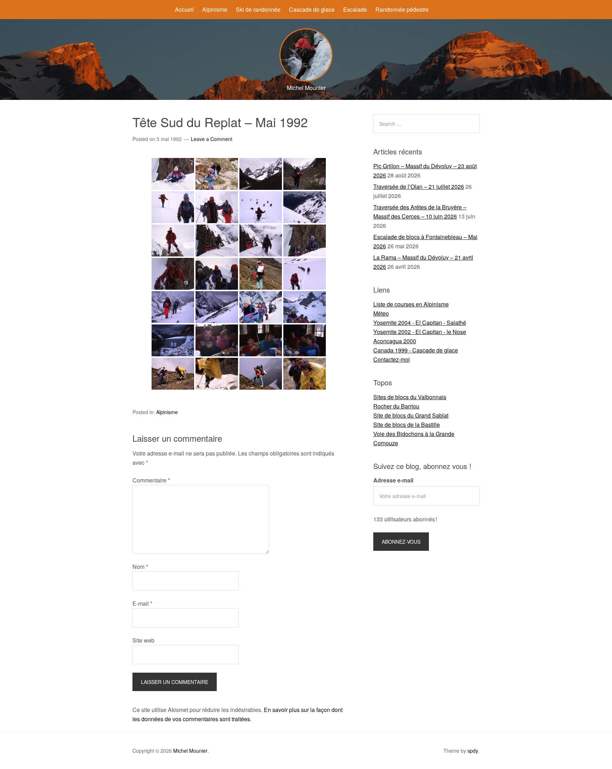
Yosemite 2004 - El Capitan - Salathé (419, 322)
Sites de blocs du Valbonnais (409, 397)
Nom (140, 566)
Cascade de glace (312, 9)
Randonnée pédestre (402, 9)
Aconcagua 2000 (394, 341)
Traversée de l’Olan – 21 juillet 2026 (418, 186)
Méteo (381, 313)
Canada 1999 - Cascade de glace (415, 350)
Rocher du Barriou (396, 406)
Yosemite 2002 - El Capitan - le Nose (419, 332)
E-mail (142, 603)
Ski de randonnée (258, 9)
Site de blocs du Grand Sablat (410, 415)
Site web (143, 640)
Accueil (184, 9)
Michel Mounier (190, 750)
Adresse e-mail (393, 480)
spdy (473, 750)
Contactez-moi (391, 359)
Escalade (355, 9)
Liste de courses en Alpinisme (411, 304)
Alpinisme (214, 9)
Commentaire (151, 480)
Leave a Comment (211, 138)
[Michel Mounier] (306, 79)
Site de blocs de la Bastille (406, 424)
